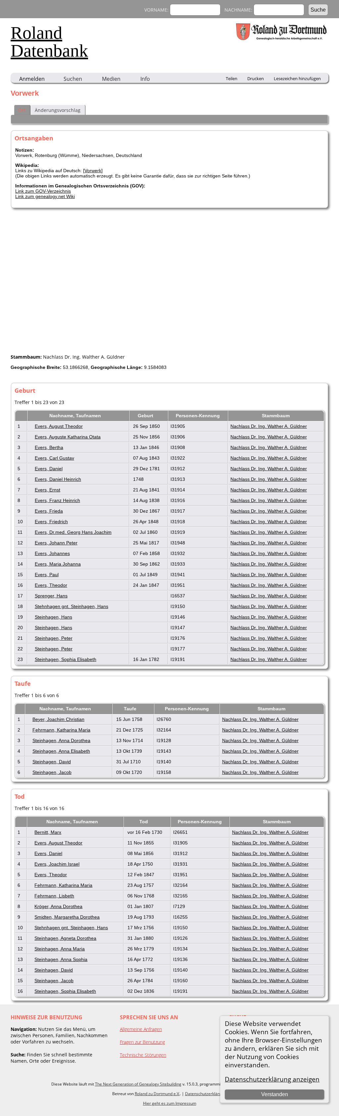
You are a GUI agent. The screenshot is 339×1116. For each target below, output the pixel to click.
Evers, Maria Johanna (58, 564)
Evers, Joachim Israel (56, 864)
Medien (111, 78)
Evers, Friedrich (51, 521)
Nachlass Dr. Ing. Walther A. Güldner (268, 426)
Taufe (131, 708)
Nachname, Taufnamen (75, 415)
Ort (21, 110)
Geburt (146, 415)
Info (145, 78)
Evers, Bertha (49, 447)
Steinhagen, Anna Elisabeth (61, 751)
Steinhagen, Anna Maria (59, 948)
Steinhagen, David (51, 761)
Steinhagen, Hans (53, 617)
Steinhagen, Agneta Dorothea (65, 938)
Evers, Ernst (47, 489)
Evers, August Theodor (59, 426)
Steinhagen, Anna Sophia (60, 959)
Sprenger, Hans (51, 595)
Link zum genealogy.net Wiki (45, 196)
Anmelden (32, 78)
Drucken (255, 78)
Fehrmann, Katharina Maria (61, 730)
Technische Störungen (143, 1055)
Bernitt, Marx (47, 832)
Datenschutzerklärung (205, 1093)
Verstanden (274, 1094)
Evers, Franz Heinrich (57, 500)
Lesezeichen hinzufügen (297, 78)
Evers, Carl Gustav (54, 458)
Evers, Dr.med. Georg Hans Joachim (73, 532)
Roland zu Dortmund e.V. (157, 1093)
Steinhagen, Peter (54, 638)
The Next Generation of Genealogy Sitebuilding (138, 1084)
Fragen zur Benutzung (142, 1042)
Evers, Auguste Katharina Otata (68, 436)
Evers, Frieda (49, 511)
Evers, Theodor (51, 585)
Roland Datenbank (49, 42)
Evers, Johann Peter (56, 542)
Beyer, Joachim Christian (58, 719)
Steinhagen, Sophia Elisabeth (65, 659)
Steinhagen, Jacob (52, 772)
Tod (144, 821)
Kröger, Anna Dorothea (58, 906)
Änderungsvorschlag (57, 110)
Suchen (73, 78)
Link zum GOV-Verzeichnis (43, 191)
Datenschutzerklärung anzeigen (272, 1079)
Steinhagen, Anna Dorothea (61, 740)
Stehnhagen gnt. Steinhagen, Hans (71, 606)
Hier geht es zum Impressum (169, 1103)
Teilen (231, 78)
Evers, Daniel (49, 468)
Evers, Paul (47, 574)
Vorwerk (92, 170)
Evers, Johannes (52, 553)
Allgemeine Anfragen (141, 1029)
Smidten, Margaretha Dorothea (67, 917)
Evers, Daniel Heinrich (58, 479)
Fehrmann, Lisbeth (54, 895)
